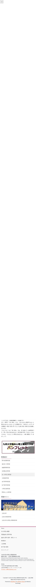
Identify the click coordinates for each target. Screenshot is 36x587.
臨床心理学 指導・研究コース (9, 537)
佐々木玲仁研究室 (6, 474)
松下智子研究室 (6, 485)
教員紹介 (4, 457)
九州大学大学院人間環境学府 (9, 520)
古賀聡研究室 (5, 478)
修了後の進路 (4, 547)
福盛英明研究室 (6, 467)
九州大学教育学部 (6, 516)
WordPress (13, 581)
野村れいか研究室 (6, 492)
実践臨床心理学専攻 (6, 534)
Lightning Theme (21, 581)
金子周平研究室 (6, 481)
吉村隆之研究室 (6, 471)
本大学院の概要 (5, 531)
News (2, 528)
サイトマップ (4, 550)
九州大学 (4, 513)
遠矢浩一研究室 (6, 464)
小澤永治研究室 (6, 488)
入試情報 (3, 543)
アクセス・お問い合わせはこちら (8, 569)
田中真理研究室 (6, 460)
